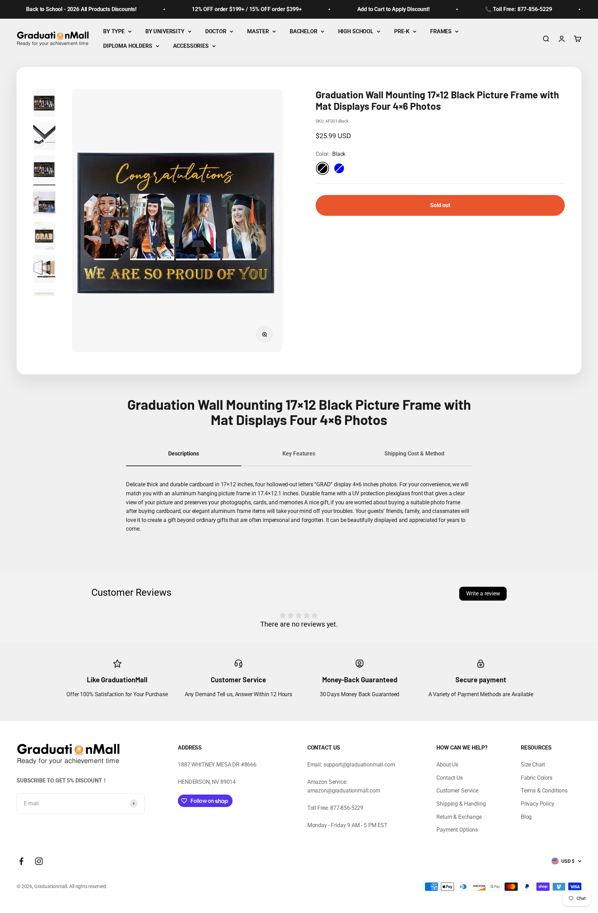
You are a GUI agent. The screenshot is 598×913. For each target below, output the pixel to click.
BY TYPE (114, 31)
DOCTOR (215, 31)
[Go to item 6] (44, 270)
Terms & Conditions (544, 790)
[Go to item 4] (44, 204)
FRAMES (441, 31)
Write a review (483, 593)
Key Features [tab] (298, 453)
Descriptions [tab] (183, 453)
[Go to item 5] (44, 237)
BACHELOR (303, 31)
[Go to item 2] (44, 137)
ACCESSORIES (191, 46)
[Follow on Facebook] (21, 861)
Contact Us (449, 777)
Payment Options (457, 829)
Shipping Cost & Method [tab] (414, 453)
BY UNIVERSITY (164, 31)
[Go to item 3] (44, 170)
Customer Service (457, 790)
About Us (447, 764)
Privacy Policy (537, 803)
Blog (526, 817)
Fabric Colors (536, 777)
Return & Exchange (458, 817)
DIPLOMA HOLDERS (127, 46)
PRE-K (401, 31)
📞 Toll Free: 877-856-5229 (505, 9)
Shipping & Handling (461, 803)
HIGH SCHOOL (355, 31)
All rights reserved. (88, 886)
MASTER (258, 31)
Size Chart (533, 764)
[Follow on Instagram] (39, 861)
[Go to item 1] (44, 104)
